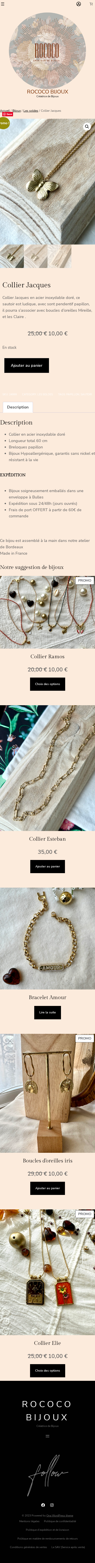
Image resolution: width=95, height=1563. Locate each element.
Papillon (72, 394)
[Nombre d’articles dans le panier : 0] (91, 4)
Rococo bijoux (47, 91)
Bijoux (16, 111)
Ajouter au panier (26, 365)
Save (9, 114)
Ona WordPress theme (59, 1515)
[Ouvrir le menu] (2, 4)
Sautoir (86, 394)
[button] (87, 127)
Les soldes (30, 111)
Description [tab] (18, 407)
